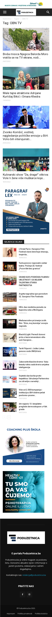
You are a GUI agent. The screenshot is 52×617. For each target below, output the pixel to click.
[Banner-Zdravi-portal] (26, 4)
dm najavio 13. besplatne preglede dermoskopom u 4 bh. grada (33, 406)
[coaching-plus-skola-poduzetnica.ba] (23, 464)
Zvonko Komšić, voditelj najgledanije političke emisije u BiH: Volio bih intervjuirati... (25, 136)
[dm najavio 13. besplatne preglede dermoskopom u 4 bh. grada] (10, 407)
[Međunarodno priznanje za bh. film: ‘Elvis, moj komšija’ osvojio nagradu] (10, 324)
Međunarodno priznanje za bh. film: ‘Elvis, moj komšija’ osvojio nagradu (33, 323)
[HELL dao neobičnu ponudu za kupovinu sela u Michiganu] (10, 310)
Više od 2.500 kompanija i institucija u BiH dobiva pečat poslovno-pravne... (32, 392)
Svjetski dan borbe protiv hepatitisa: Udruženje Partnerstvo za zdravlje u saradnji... (34, 378)
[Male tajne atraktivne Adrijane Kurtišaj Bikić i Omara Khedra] (26, 78)
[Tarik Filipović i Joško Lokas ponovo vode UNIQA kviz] (10, 352)
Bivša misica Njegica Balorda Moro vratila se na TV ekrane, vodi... (25, 55)
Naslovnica (7, 19)
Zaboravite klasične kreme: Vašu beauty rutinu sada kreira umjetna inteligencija (34, 364)
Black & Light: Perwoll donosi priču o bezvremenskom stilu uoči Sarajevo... (32, 337)
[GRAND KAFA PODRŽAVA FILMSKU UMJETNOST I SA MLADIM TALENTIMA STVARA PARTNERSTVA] (10, 280)
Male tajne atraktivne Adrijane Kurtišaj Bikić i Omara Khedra (22, 94)
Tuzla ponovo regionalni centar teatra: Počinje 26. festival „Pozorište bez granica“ (33, 266)
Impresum (11, 613)
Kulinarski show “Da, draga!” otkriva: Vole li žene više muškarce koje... (26, 176)
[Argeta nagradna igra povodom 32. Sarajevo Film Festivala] (10, 297)
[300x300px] (23, 512)
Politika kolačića (41, 613)
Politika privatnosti (25, 613)
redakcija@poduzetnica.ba (34, 575)
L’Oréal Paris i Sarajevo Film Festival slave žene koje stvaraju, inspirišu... (33, 252)
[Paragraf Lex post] (26, 233)
